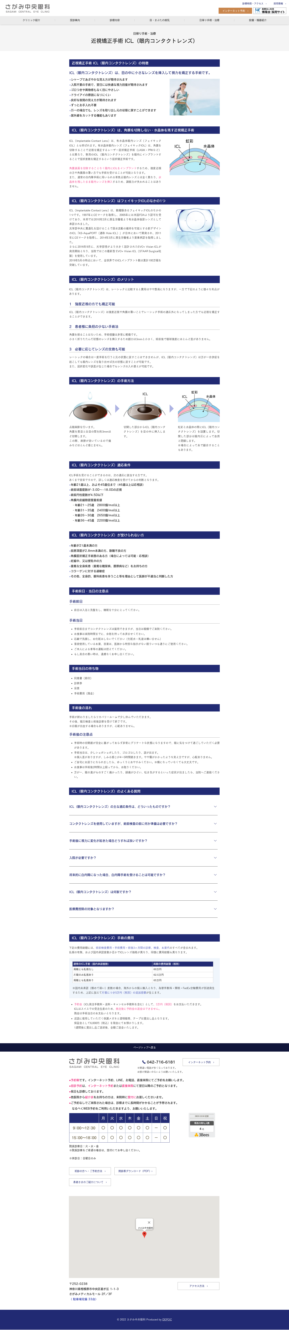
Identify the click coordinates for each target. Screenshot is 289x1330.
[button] (31, 20)
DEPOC (167, 1319)
